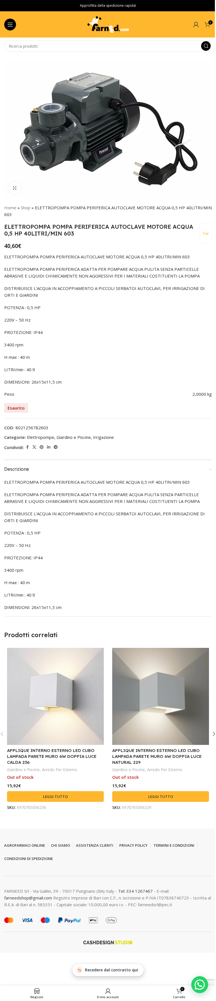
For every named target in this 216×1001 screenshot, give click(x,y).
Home (10, 207)
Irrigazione (103, 437)
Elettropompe (40, 437)
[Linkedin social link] (48, 447)
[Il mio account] (196, 24)
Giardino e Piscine (74, 437)
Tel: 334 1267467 (136, 891)
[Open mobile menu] (10, 24)
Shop (25, 207)
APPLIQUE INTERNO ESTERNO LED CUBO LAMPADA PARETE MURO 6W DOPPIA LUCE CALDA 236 (51, 756)
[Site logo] (108, 24)
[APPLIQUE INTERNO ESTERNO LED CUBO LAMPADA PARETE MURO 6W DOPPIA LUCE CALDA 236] (55, 696)
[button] (199, 984)
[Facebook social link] (27, 447)
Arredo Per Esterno (59, 769)
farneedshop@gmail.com (28, 898)
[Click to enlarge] (14, 188)
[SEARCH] (206, 46)
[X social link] (34, 447)
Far (206, 233)
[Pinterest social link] (41, 447)
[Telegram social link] (55, 447)
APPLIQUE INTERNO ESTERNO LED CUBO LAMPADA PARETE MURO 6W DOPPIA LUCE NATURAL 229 (157, 756)
